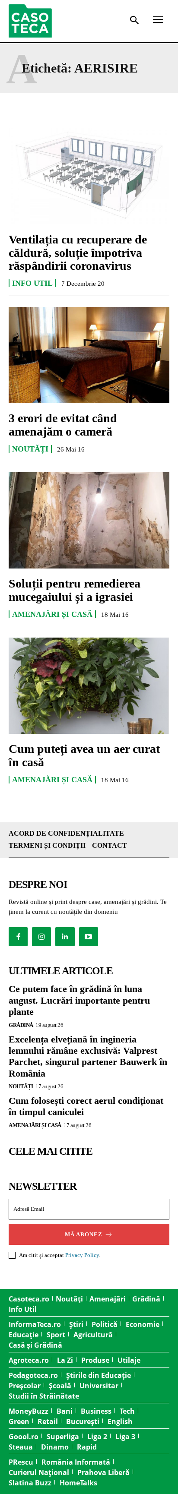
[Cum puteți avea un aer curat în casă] (89, 686)
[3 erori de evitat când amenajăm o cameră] (89, 355)
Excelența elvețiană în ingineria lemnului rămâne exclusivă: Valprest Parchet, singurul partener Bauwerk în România (88, 1056)
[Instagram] (41, 936)
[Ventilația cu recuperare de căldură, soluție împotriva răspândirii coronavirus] (89, 176)
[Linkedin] (64, 936)
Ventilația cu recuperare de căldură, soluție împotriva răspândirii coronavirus (78, 253)
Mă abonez (83, 1234)
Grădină (21, 1025)
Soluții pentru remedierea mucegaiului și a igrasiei (74, 590)
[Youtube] (88, 936)
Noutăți (30, 449)
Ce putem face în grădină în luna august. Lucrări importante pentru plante (79, 1000)
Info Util (32, 283)
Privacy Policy (82, 1255)
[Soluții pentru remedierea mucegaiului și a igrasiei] (89, 520)
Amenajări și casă (52, 614)
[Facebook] (18, 936)
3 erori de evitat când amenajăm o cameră (63, 424)
